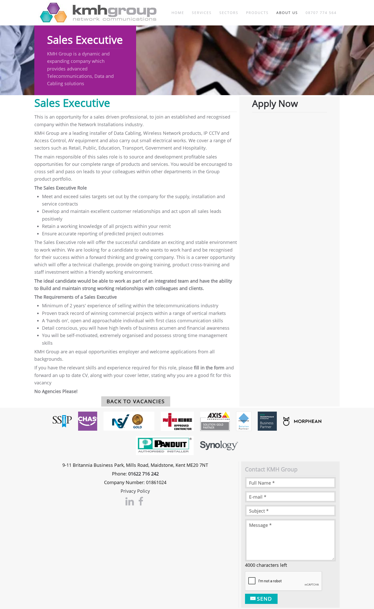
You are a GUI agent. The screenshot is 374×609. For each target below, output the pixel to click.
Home (177, 12)
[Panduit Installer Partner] (164, 445)
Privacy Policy (135, 491)
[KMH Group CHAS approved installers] (88, 421)
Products (257, 12)
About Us (287, 12)
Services (202, 12)
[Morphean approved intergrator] (302, 421)
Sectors (228, 12)
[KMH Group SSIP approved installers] (62, 421)
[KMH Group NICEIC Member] (177, 421)
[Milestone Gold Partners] (244, 421)
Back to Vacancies (136, 401)
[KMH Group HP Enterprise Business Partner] (267, 421)
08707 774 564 (321, 12)
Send (263, 598)
